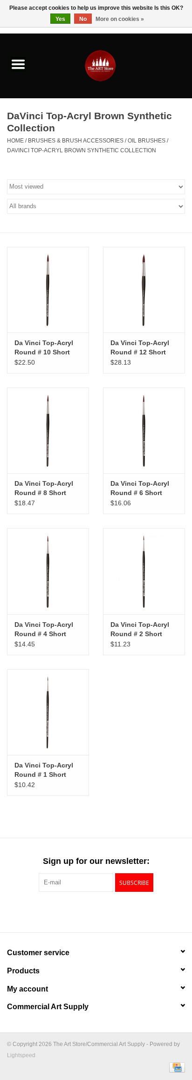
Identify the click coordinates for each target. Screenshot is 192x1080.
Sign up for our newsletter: (96, 861)
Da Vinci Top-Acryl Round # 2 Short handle (139, 629)
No (83, 19)
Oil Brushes (146, 140)
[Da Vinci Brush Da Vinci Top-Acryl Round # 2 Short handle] (144, 571)
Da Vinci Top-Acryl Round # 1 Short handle (43, 770)
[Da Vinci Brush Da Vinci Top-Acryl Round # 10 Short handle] (48, 290)
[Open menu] (18, 63)
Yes (60, 19)
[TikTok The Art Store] (112, 910)
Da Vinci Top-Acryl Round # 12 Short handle (139, 348)
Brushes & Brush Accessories (75, 140)
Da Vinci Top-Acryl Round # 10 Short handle (43, 348)
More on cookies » (120, 19)
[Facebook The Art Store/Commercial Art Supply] (79, 910)
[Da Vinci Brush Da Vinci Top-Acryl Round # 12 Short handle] (144, 290)
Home (15, 140)
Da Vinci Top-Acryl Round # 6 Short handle (139, 488)
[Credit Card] (175, 1067)
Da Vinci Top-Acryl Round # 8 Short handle (43, 488)
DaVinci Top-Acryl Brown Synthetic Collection (81, 150)
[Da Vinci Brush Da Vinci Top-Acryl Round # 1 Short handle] (48, 712)
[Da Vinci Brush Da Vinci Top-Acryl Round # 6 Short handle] (144, 430)
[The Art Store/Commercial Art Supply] (114, 65)
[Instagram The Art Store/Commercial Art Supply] (96, 910)
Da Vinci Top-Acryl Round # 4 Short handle (43, 629)
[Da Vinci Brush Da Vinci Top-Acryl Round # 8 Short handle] (48, 430)
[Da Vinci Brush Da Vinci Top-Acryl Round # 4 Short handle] (48, 571)
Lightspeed (21, 1055)
